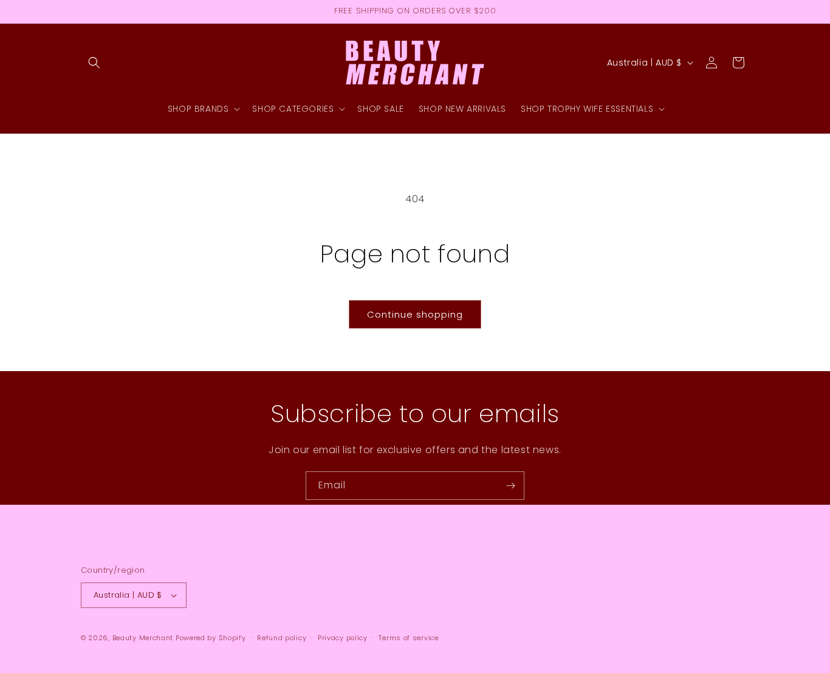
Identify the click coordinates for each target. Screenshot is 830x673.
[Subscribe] (510, 485)
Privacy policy (343, 638)
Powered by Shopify (211, 638)
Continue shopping (415, 314)
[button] (94, 62)
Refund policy (281, 638)
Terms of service (408, 638)
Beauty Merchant (143, 638)
